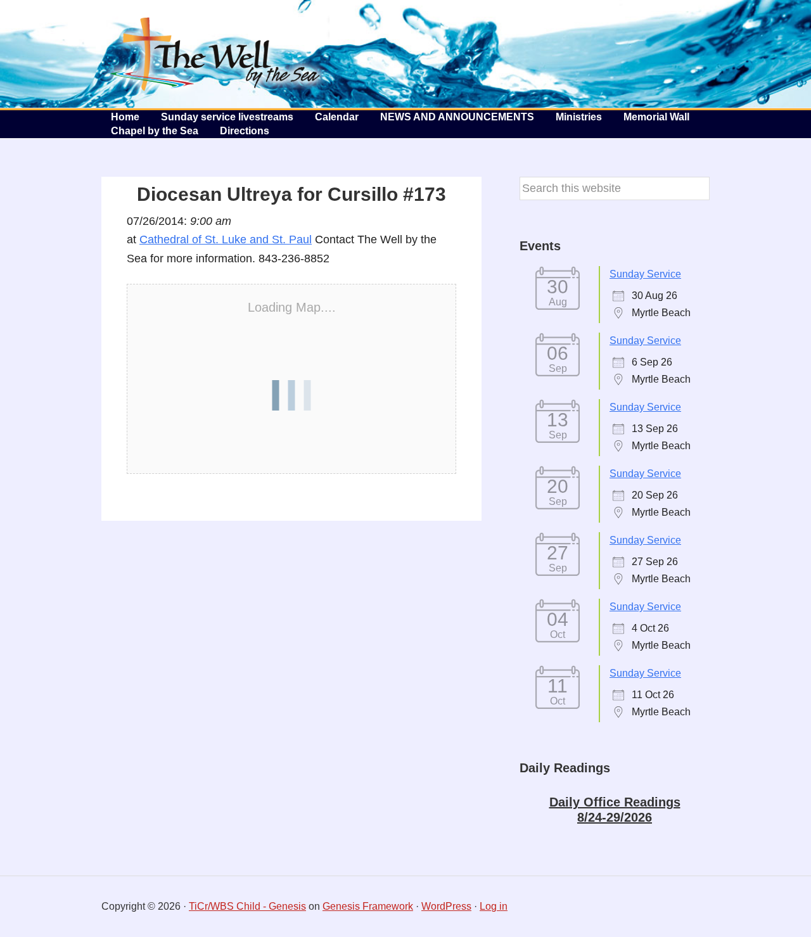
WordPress (446, 906)
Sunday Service (645, 274)
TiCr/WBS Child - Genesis (247, 906)
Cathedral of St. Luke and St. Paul (225, 239)
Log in (494, 906)
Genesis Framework (367, 906)
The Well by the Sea (215, 54)
